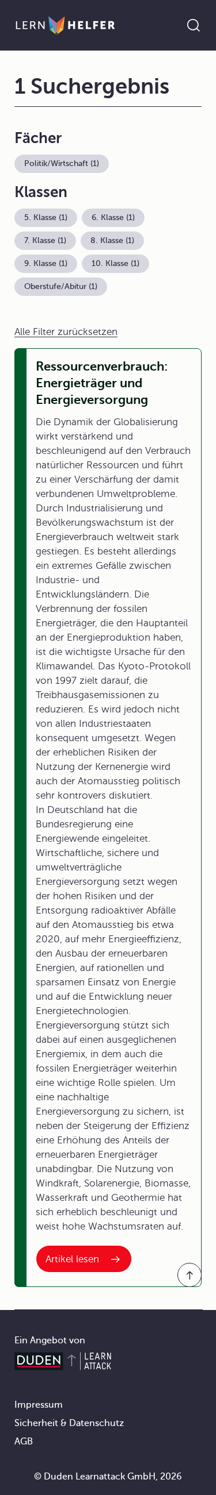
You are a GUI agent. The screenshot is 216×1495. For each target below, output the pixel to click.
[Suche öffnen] (193, 25)
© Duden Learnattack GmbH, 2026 (108, 1476)
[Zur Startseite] (65, 25)
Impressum (38, 1404)
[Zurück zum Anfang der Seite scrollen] (189, 1275)
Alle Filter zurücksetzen (66, 331)
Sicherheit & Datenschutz (69, 1423)
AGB (23, 1441)
